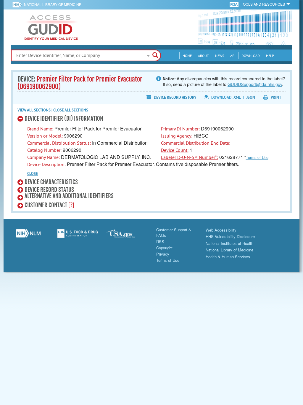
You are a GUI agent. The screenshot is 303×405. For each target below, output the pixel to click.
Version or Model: (45, 136)
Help (270, 55)
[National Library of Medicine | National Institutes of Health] (28, 235)
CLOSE (32, 173)
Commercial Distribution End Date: (195, 143)
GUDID (50, 27)
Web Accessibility (221, 230)
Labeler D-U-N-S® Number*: (189, 157)
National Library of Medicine (52, 4)
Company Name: (43, 157)
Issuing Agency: (176, 136)
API (232, 55)
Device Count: (174, 150)
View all (34, 110)
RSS (160, 241)
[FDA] (234, 4)
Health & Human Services (228, 256)
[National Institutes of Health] (18, 4)
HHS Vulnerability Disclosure (230, 236)
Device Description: (46, 164)
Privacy (162, 254)
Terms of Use (257, 157)
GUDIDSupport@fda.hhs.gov (255, 84)
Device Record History (175, 97)
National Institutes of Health (229, 243)
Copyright (164, 248)
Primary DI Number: (180, 129)
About (203, 55)
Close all (70, 110)
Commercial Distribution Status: (59, 143)
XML (237, 97)
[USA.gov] (127, 235)
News (219, 55)
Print (276, 97)
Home (187, 55)
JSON (250, 97)
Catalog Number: (44, 150)
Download (250, 55)
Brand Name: (40, 129)
